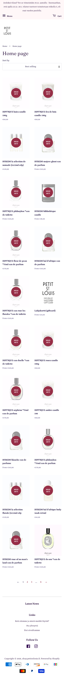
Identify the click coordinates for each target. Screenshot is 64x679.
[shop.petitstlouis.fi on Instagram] (36, 647)
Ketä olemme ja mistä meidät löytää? (32, 621)
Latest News (32, 603)
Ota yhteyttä (32, 626)
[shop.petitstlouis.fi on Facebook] (28, 647)
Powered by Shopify (50, 658)
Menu (9, 16)
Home (4, 46)
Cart (59, 16)
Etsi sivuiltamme (32, 630)
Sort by (5, 60)
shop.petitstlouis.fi (31, 658)
